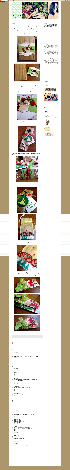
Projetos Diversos (46, 61)
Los (51, 51)
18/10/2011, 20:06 (16, 383)
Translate (50, 82)
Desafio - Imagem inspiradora (50, 46)
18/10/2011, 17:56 (16, 352)
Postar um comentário (15, 443)
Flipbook (50, 48)
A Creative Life (47, 112)
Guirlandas (48, 49)
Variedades (46, 69)
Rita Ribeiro (15, 426)
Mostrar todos (56, 117)
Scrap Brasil (48, 63)
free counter (45, 108)
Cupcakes (49, 44)
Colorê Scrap (47, 43)
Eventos (56, 47)
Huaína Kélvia (16, 435)
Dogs (57, 46)
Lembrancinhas (56, 49)
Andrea (15, 378)
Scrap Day (56, 63)
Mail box (45, 52)
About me (17, 20)
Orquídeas (50, 54)
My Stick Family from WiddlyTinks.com (23, 461)
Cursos (52, 44)
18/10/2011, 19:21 (16, 375)
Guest (45, 49)
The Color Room (53, 68)
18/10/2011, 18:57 (16, 368)
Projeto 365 (52, 57)
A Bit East (46, 111)
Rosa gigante (56, 62)
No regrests (46, 54)
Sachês (46, 63)
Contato (22, 20)
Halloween (51, 49)
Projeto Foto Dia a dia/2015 (51, 59)
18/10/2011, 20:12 (16, 390)
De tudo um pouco (48, 45)
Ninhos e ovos (56, 53)
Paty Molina (15, 386)
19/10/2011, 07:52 (16, 432)
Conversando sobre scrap (54, 43)
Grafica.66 (56, 48)
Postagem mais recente (15, 445)
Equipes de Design (28, 20)
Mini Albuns (56, 52)
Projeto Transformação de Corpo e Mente (52, 60)
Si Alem (15, 341)
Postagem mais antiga (39, 445)
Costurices (45, 44)
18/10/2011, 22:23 (16, 416)
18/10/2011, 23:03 (16, 423)
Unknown (15, 371)
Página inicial (27, 445)
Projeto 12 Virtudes (46, 57)
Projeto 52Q (49, 58)
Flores (53, 48)
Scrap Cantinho (53, 63)
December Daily (53, 45)
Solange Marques (16, 419)
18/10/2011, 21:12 (16, 410)
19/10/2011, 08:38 (16, 441)
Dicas (55, 46)
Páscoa (56, 54)
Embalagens (52, 47)
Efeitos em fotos (47, 47)
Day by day (56, 44)
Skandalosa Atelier (55, 66)
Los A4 (56, 51)
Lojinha (48, 51)
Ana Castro (15, 399)
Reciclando (51, 62)
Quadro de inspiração (52, 61)
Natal (52, 53)
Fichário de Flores (46, 48)
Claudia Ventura (16, 393)
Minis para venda (48, 53)
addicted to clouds (47, 116)
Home (13, 20)
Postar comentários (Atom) (17, 446)
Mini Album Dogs (49, 52)
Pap (52, 54)
